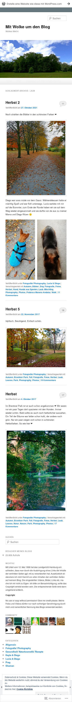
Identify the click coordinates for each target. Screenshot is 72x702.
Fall (30, 377)
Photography (12, 292)
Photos (22, 292)
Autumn (27, 286)
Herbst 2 (13, 102)
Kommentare (48, 380)
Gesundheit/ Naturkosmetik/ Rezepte (24, 651)
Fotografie (49, 286)
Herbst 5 (13, 308)
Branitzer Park (21, 377)
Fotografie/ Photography (34, 283)
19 (63, 310)
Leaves (9, 380)
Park (16, 380)
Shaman (10, 665)
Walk (54, 292)
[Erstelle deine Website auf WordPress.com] (36, 3)
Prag (8, 662)
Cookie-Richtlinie (25, 689)
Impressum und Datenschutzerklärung (43, 80)
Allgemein (11, 644)
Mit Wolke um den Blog (28, 26)
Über (19, 80)
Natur (16, 523)
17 (63, 395)
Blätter (35, 286)
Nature (23, 523)
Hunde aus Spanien (28, 289)
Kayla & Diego (13, 655)
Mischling (48, 289)
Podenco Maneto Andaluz (38, 292)
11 (63, 103)
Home (9, 80)
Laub (41, 289)
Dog (42, 286)
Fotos (58, 286)
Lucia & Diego (53, 283)
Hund (15, 289)
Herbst (9, 289)
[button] (20, 250)
